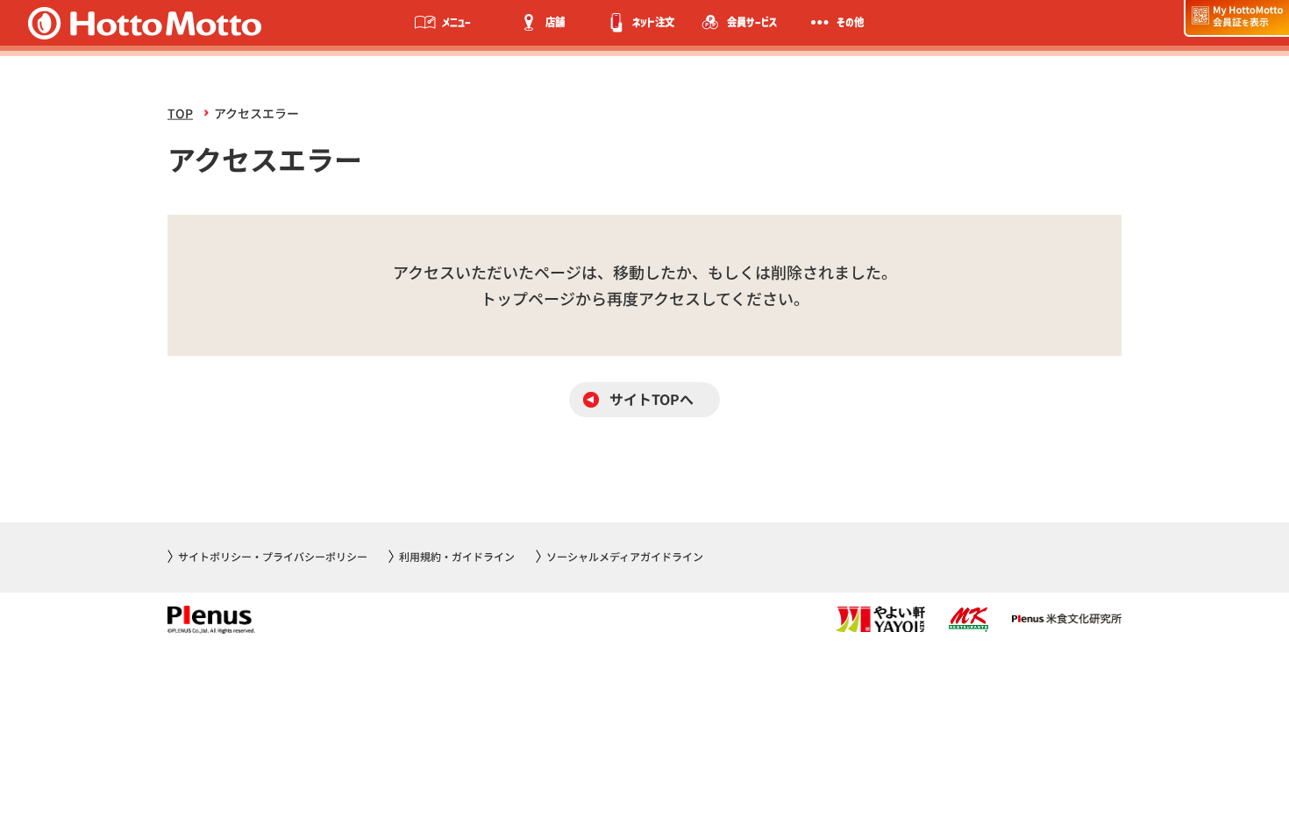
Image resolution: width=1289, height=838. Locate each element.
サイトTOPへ (651, 398)
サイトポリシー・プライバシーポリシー (272, 556)
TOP (180, 113)
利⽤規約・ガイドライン (457, 556)
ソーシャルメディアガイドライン (624, 556)
